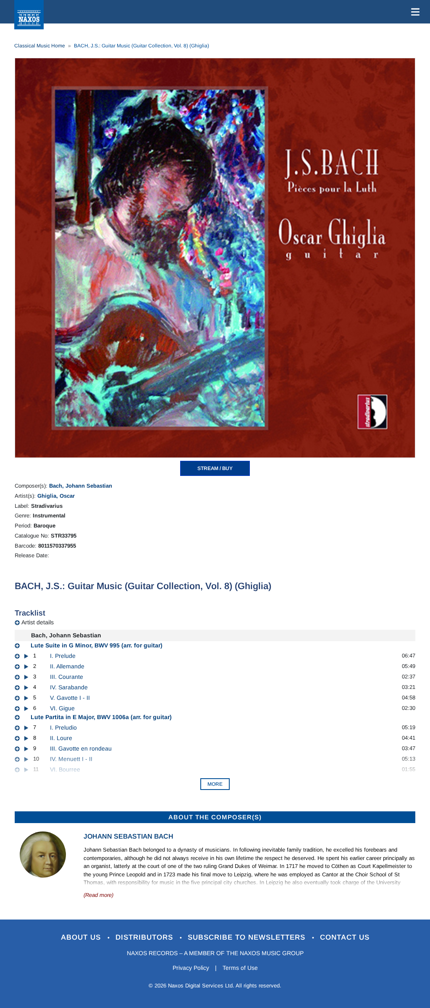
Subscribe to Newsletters (248, 937)
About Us (82, 937)
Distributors (145, 937)
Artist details (37, 622)
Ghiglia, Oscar (56, 496)
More (215, 784)
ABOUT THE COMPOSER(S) (215, 817)
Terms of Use (240, 967)
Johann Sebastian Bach (128, 836)
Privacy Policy (191, 967)
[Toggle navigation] (413, 12)
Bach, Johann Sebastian (80, 486)
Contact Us (345, 937)
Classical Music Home (39, 46)
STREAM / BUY (215, 468)
